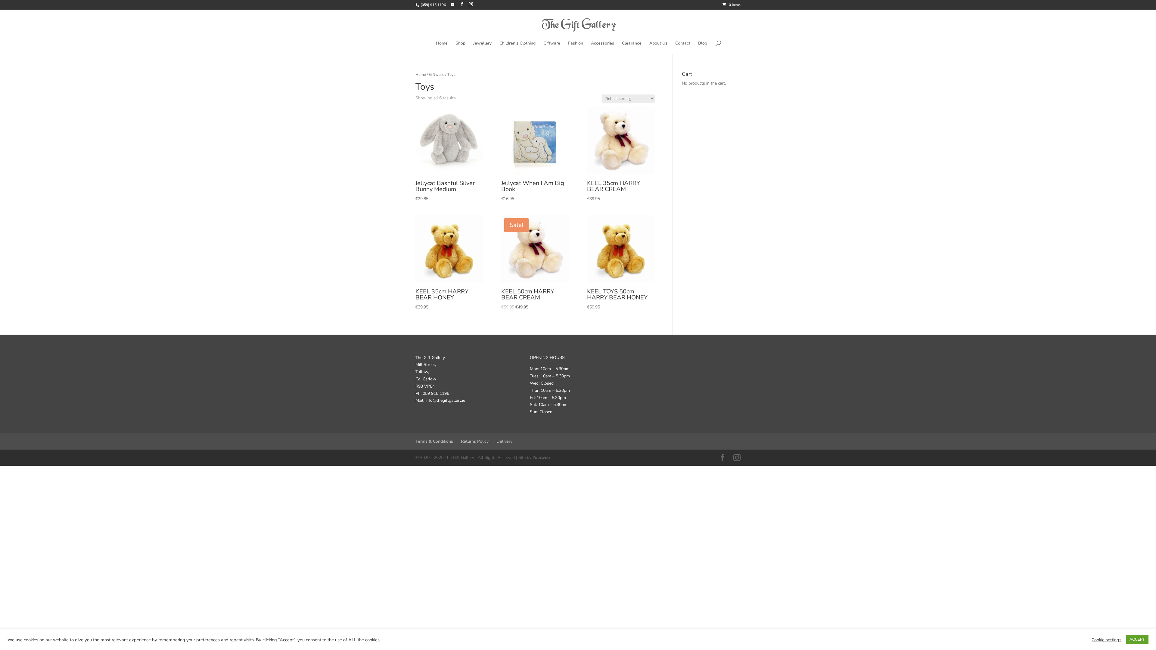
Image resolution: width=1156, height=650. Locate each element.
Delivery (504, 441)
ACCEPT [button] (1137, 639)
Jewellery (482, 43)
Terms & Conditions (434, 441)
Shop (460, 43)
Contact (682, 43)
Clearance (632, 43)
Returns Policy (475, 441)
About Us (658, 43)
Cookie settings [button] (1106, 639)
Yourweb (541, 457)
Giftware (551, 43)
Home (442, 43)
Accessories (602, 43)
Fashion (575, 43)
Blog (702, 43)
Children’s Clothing (517, 43)
